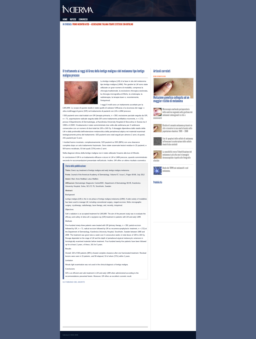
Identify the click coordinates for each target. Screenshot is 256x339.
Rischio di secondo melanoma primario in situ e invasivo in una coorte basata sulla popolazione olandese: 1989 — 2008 (177, 128)
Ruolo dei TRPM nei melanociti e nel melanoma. (175, 169)
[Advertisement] (128, 47)
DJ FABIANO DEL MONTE (74, 282)
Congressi (83, 19)
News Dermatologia (159, 76)
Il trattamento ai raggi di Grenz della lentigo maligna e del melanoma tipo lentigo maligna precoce (103, 73)
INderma (78, 10)
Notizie (73, 19)
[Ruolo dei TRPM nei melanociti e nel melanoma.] (158, 174)
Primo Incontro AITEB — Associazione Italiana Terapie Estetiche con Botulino (102, 24)
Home (65, 19)
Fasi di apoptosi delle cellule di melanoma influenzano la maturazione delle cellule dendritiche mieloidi (178, 141)
